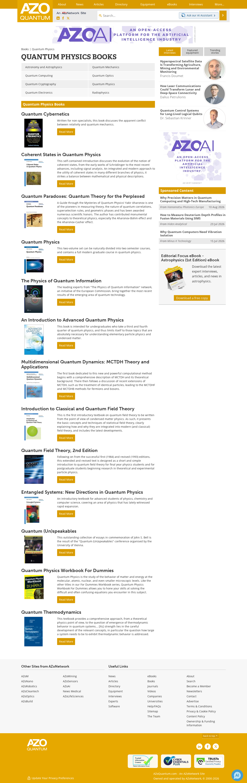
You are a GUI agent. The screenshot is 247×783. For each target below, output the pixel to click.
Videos (151, 691)
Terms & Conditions (199, 706)
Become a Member (199, 686)
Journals (152, 686)
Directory (114, 686)
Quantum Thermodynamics (51, 612)
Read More (66, 132)
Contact (191, 696)
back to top (209, 735)
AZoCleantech (30, 691)
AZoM (25, 676)
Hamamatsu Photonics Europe (185, 207)
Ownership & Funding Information (201, 723)
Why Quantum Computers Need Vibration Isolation (191, 233)
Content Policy (196, 716)
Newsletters (194, 691)
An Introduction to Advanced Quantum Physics (72, 320)
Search (191, 681)
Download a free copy (192, 298)
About (190, 676)
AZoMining (70, 676)
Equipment (115, 691)
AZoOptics (27, 696)
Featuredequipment (192, 51)
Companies (154, 696)
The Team (153, 716)
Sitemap (152, 711)
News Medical (72, 691)
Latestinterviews (170, 51)
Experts (113, 701)
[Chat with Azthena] (237, 775)
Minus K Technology (179, 241)
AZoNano (27, 681)
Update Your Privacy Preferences (52, 778)
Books (25, 49)
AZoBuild (27, 701)
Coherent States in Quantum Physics (61, 154)
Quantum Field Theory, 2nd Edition (59, 450)
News (112, 676)
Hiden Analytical (177, 224)
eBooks (151, 676)
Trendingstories (215, 51)
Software (114, 706)
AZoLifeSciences (73, 696)
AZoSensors (70, 681)
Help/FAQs (154, 706)
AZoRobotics (29, 686)
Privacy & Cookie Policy (201, 711)
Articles (113, 681)
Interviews (115, 696)
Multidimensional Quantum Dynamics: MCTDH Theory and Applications (85, 364)
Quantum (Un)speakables (48, 531)
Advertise (193, 701)
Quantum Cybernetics (45, 114)
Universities (155, 701)
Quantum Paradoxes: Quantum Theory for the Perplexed (83, 196)
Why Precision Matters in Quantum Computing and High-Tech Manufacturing (190, 199)
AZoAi (66, 686)
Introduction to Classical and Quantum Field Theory (77, 408)
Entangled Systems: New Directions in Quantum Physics (82, 492)
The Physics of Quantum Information (61, 281)
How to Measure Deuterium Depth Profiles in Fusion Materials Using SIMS (193, 216)
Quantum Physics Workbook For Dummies (67, 570)
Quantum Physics (40, 242)
